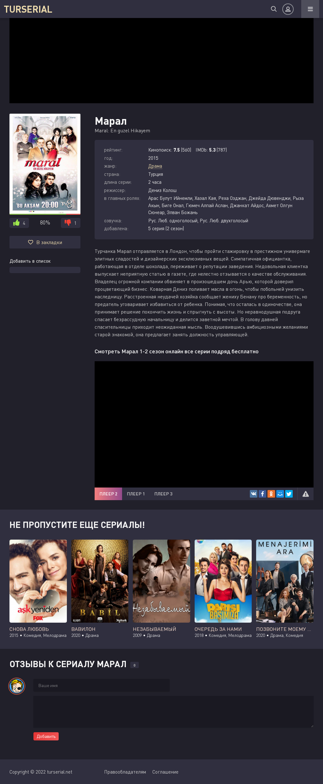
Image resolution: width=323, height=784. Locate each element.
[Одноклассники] (271, 494)
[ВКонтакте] (253, 494)
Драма (155, 166)
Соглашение (165, 772)
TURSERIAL (28, 9)
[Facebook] (262, 494)
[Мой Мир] (280, 494)
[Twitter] (289, 494)
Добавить (46, 736)
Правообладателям (125, 772)
